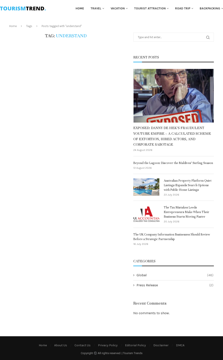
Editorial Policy (135, 345)
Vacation (118, 8)
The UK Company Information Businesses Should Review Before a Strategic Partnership (171, 237)
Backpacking (210, 8)
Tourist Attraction (150, 8)
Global (175, 275)
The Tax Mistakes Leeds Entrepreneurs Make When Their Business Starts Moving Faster (186, 212)
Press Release (175, 285)
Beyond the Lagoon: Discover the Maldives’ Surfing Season (173, 163)
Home (80, 8)
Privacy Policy (108, 345)
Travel (96, 8)
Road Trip (182, 8)
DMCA (180, 345)
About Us (60, 345)
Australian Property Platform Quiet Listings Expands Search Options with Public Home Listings (187, 185)
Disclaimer (161, 345)
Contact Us (82, 345)
